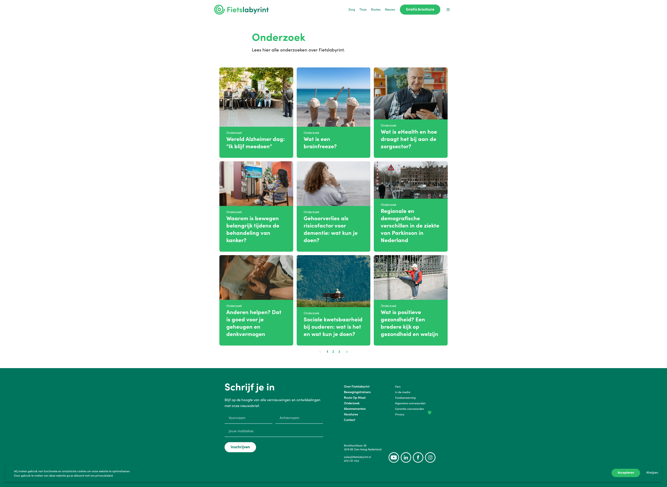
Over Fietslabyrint (356, 386)
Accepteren (626, 472)
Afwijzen (652, 472)
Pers (398, 386)
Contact (349, 420)
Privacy (399, 414)
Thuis (363, 9)
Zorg (351, 9)
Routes (376, 9)
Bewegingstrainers (357, 392)
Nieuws (390, 9)
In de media (402, 392)
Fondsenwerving (405, 397)
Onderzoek (352, 403)
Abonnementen (355, 409)
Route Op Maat (355, 398)
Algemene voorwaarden (410, 403)
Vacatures (351, 414)
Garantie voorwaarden (409, 409)
